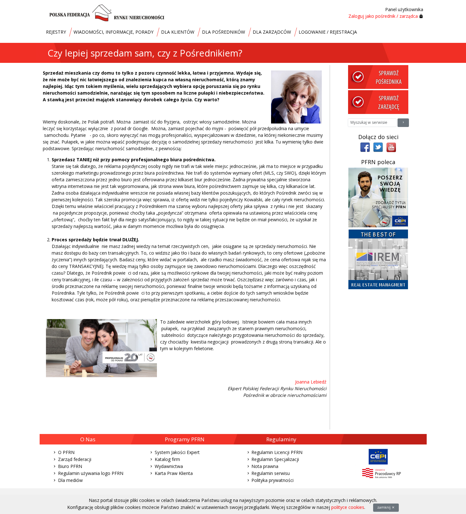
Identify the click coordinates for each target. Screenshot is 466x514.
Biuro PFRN (70, 466)
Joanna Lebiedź (311, 382)
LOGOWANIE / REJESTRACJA (328, 32)
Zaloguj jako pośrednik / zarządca (383, 16)
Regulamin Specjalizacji (275, 459)
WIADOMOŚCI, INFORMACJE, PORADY (113, 32)
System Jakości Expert (177, 452)
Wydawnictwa (169, 466)
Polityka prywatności (272, 480)
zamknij (384, 507)
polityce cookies (347, 507)
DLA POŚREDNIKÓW (223, 32)
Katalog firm (167, 459)
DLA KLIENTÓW (177, 32)
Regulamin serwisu (270, 473)
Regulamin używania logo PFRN (90, 473)
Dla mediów (70, 480)
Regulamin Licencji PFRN (276, 452)
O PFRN (66, 452)
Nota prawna (264, 466)
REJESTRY (56, 32)
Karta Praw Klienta (174, 473)
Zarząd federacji (74, 459)
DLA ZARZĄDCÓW (272, 32)
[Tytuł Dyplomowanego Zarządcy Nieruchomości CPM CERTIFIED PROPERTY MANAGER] (378, 259)
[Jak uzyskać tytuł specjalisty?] (378, 197)
